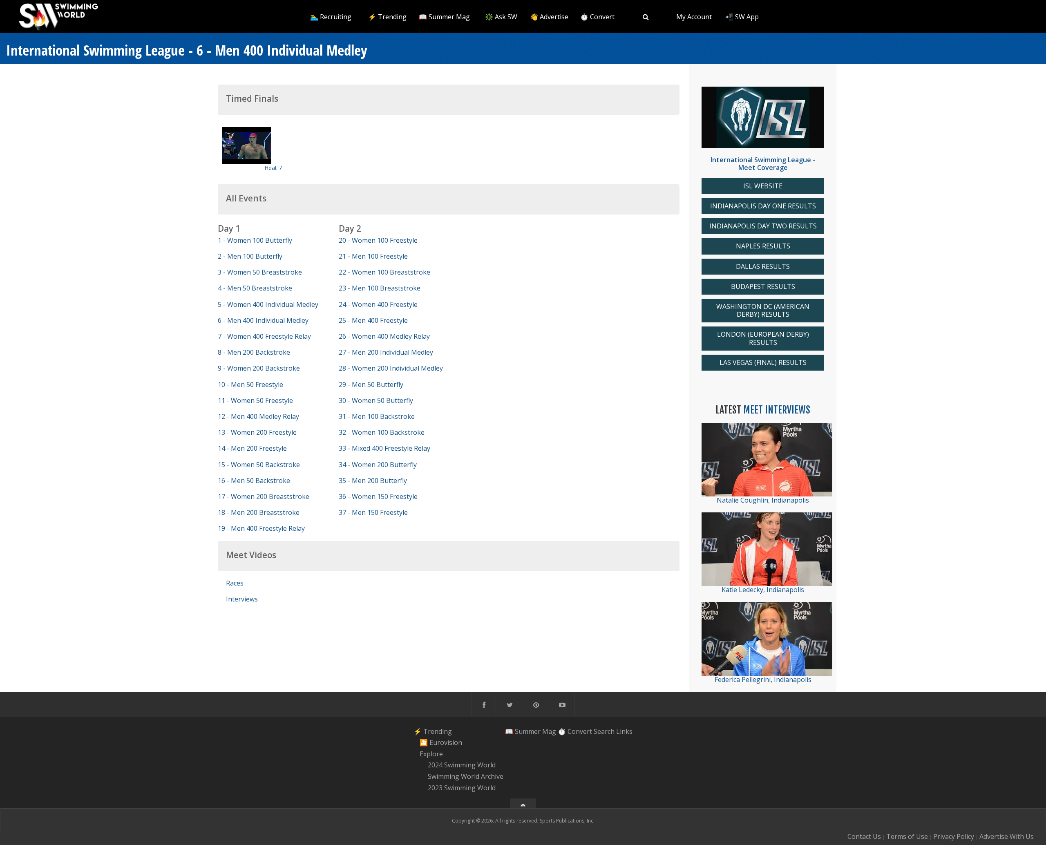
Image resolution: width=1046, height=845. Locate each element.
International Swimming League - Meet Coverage (763, 163)
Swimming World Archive (465, 776)
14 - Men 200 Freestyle (252, 448)
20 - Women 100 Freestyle (378, 240)
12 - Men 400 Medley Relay (258, 416)
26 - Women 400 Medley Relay (384, 336)
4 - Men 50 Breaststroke (255, 288)
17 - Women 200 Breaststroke (263, 496)
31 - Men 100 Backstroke (377, 416)
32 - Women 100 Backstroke (382, 432)
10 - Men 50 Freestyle (250, 384)
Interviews (242, 599)
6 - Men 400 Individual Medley (263, 320)
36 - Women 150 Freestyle (378, 496)
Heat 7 (273, 168)
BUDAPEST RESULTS (763, 287)
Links (624, 731)
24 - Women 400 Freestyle (378, 304)
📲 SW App (742, 16)
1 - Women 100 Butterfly (255, 240)
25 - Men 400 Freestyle (373, 320)
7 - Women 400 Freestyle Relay (264, 336)
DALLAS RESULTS (763, 266)
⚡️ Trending (387, 16)
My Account (694, 16)
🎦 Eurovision (441, 742)
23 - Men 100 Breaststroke (379, 288)
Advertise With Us (1006, 836)
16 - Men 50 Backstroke (254, 480)
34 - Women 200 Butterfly (378, 464)
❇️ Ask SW (501, 16)
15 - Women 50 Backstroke (259, 464)
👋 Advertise (549, 16)
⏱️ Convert (597, 16)
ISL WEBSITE (762, 186)
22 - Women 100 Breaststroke (384, 272)
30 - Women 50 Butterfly (376, 400)
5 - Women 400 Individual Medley (268, 304)
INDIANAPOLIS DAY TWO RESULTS (763, 226)
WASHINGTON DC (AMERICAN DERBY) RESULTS (762, 310)
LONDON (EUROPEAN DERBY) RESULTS (763, 338)
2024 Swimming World (462, 765)
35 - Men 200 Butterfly (373, 480)
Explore (431, 753)
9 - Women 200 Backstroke (259, 368)
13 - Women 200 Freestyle (257, 432)
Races (235, 583)
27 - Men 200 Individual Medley (386, 352)
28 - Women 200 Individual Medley (391, 368)
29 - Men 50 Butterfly (371, 384)
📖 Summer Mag (444, 16)
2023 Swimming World (462, 787)
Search (604, 731)
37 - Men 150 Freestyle (373, 512)
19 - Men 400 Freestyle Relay (261, 528)
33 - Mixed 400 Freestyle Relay (384, 448)
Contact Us (864, 836)
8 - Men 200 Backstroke (254, 352)
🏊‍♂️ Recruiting (330, 16)
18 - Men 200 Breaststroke (258, 512)
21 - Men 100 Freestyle (373, 256)
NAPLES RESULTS (763, 246)
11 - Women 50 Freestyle (255, 400)
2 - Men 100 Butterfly (250, 256)
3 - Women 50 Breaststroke (260, 272)
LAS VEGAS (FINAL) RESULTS (763, 363)
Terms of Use (907, 836)
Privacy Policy (953, 836)
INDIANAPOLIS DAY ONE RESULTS (763, 206)
